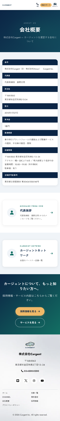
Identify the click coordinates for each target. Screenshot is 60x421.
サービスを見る (28, 322)
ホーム (5, 393)
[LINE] (18, 381)
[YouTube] (42, 381)
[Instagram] (34, 381)
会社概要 (5, 401)
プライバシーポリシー (11, 405)
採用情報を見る (28, 311)
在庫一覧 (34, 393)
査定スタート (46, 5)
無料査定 (34, 397)
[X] (26, 381)
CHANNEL (6, 397)
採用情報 (34, 401)
